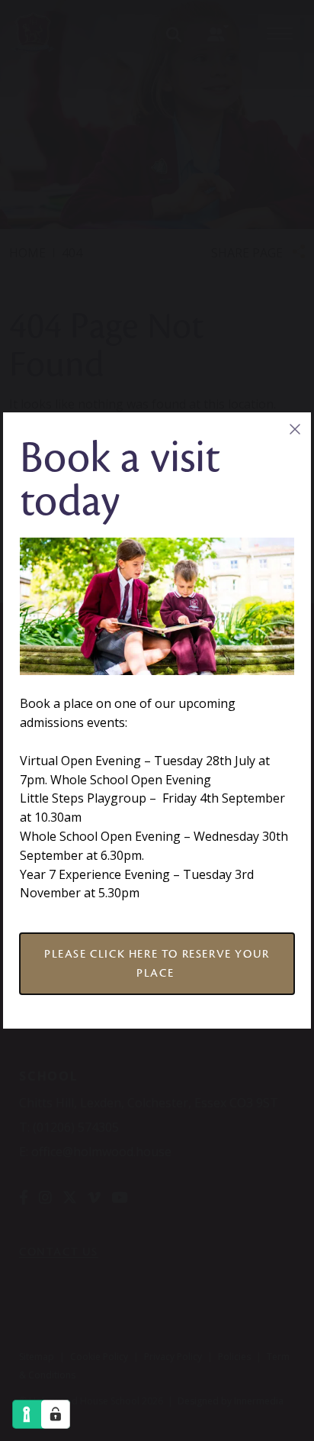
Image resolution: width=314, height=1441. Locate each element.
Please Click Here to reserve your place (157, 963)
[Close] (294, 428)
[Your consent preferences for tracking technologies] (55, 1414)
